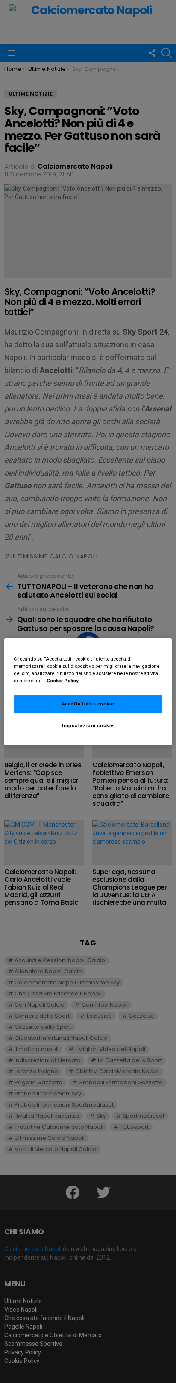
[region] (87, 691)
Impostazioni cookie (88, 725)
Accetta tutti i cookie (88, 704)
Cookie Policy (63, 681)
